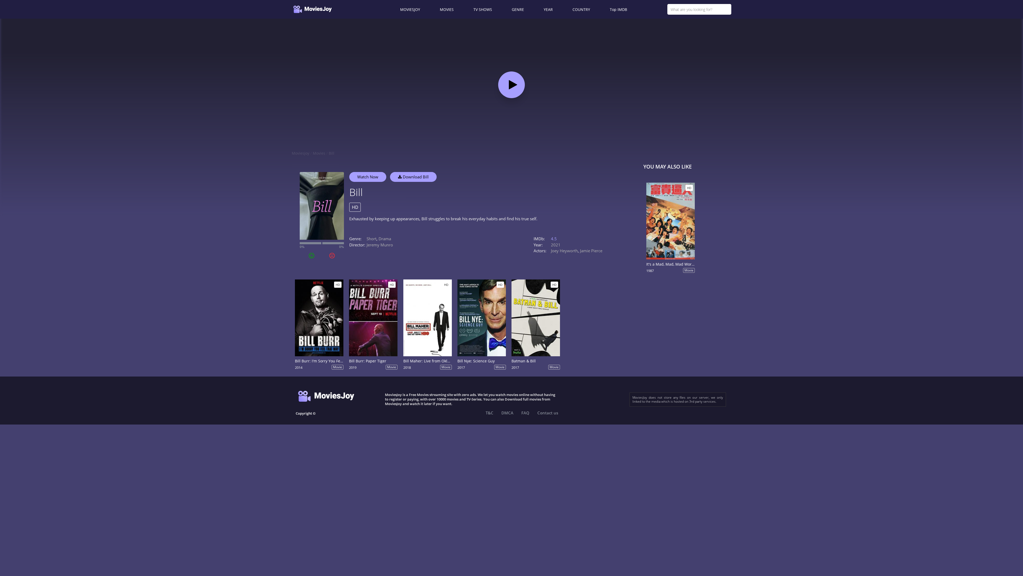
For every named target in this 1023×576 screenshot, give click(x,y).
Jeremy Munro (380, 244)
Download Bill (415, 176)
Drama (385, 238)
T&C (489, 412)
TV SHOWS (482, 9)
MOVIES (447, 9)
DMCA (507, 412)
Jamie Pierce (591, 250)
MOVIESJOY (410, 9)
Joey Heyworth (564, 250)
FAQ (525, 412)
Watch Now (367, 176)
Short (371, 238)
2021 (556, 244)
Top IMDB (618, 9)
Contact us (547, 412)
